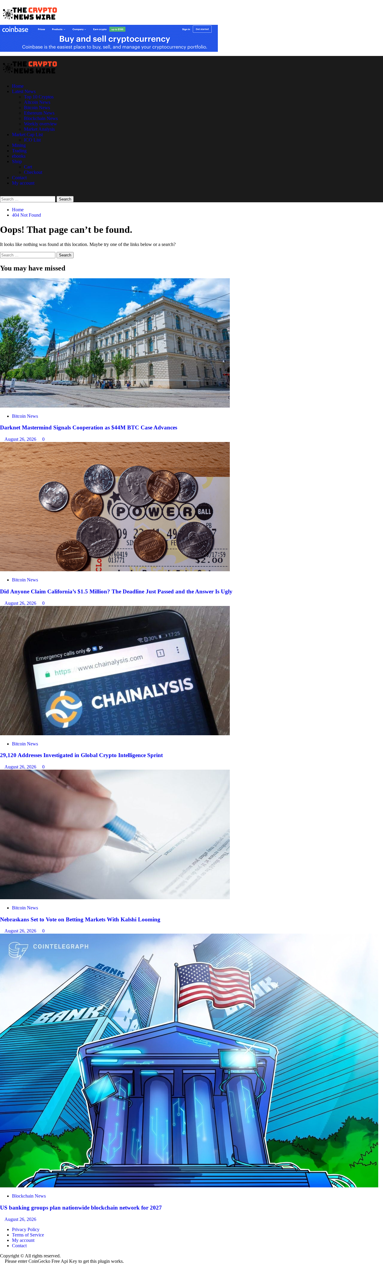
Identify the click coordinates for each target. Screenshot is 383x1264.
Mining (19, 145)
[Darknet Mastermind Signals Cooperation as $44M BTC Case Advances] (115, 405)
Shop (17, 161)
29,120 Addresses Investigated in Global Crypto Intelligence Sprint (81, 755)
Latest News (24, 91)
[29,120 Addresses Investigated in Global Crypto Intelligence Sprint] (115, 733)
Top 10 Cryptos (39, 96)
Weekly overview (40, 123)
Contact (19, 177)
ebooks (18, 156)
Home (18, 86)
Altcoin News (37, 102)
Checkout (33, 172)
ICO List (32, 139)
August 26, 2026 (20, 439)
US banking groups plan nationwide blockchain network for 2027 (81, 1207)
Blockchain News (41, 118)
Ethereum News (39, 113)
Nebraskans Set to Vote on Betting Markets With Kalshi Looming (80, 919)
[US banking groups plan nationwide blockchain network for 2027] (189, 1185)
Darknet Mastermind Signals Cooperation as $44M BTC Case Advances (88, 427)
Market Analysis (39, 129)
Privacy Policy (25, 1229)
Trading (19, 150)
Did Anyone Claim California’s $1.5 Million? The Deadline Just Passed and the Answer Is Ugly (116, 591)
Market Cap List (27, 134)
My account (23, 183)
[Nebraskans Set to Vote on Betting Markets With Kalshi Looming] (115, 897)
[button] (2, 193)
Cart (28, 166)
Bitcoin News (37, 107)
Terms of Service (28, 1234)
